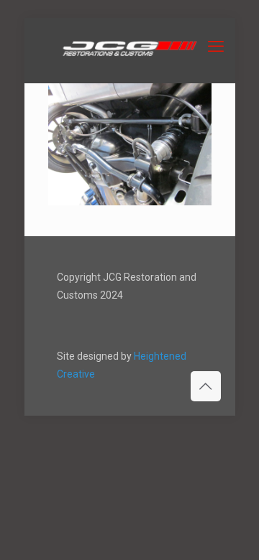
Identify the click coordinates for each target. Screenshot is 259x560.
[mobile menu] (216, 46)
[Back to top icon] (206, 386)
